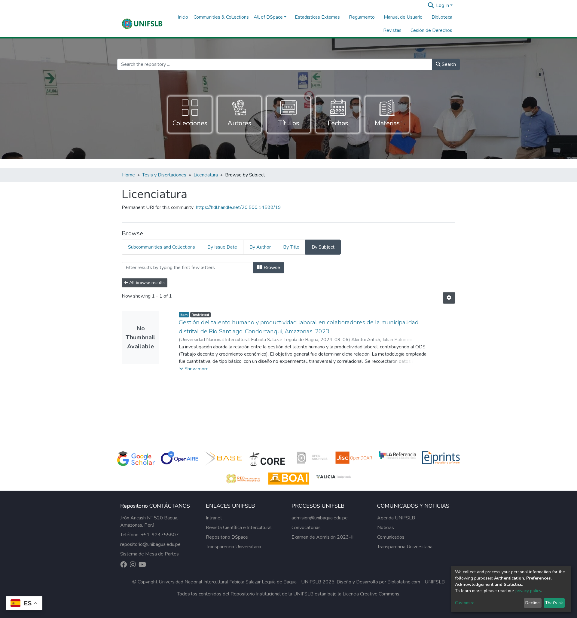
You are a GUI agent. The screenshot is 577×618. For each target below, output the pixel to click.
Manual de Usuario (403, 17)
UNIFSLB (435, 582)
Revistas (392, 30)
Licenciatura (206, 175)
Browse (271, 267)
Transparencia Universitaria (233, 546)
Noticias (385, 527)
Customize (465, 603)
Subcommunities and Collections (161, 247)
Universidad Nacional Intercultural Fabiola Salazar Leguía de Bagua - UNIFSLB (240, 582)
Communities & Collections (221, 17)
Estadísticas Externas (317, 17)
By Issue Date (222, 247)
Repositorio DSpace (227, 537)
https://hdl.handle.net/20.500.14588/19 (238, 207)
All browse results (146, 283)
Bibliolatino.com (403, 582)
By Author (260, 247)
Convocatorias (306, 527)
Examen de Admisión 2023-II (322, 537)
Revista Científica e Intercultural (239, 527)
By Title (291, 247)
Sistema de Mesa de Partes (149, 554)
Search (448, 64)
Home (128, 175)
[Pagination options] (449, 298)
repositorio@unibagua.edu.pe (150, 544)
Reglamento (362, 17)
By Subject (323, 247)
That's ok (554, 603)
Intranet (214, 518)
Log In (442, 5)
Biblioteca (442, 17)
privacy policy (528, 591)
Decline (532, 603)
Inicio (183, 17)
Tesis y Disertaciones (164, 175)
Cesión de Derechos (431, 30)
